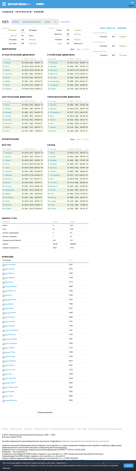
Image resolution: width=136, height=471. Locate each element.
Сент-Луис (8, 120)
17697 (71, 264)
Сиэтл (52, 123)
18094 (71, 286)
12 (3, 194)
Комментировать (45, 412)
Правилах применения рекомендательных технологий (85, 441)
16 (3, 208)
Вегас (52, 116)
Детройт (7, 77)
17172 (71, 348)
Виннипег (8, 109)
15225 (71, 299)
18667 (71, 387)
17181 (71, 321)
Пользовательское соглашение (63, 429)
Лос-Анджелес (55, 112)
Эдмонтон (53, 109)
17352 (71, 291)
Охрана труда (81, 429)
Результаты (24, 12)
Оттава (7, 85)
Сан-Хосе (53, 131)
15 (3, 205)
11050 (71, 273)
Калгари (53, 120)
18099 (71, 396)
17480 (71, 352)
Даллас (7, 105)
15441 (71, 365)
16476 (71, 269)
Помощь (5, 429)
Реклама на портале (41, 429)
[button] (6, 22)
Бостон (7, 66)
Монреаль (8, 89)
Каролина (53, 66)
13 (3, 197)
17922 (71, 391)
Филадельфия (54, 81)
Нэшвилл (8, 116)
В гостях (86, 49)
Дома (79, 49)
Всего (73, 49)
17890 (71, 313)
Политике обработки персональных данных (84, 463)
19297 (71, 339)
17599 (71, 343)
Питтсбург (53, 77)
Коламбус (53, 89)
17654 (71, 326)
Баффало (8, 81)
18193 (71, 378)
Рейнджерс (54, 63)
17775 (71, 282)
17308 (71, 374)
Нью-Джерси (54, 85)
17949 (71, 295)
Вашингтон (53, 74)
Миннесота (8, 123)
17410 (71, 370)
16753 (71, 278)
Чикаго (7, 131)
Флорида (8, 63)
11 (3, 190)
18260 (71, 383)
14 (3, 201)
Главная (7, 12)
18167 (71, 308)
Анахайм (53, 127)
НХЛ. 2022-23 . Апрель (113, 28)
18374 (71, 361)
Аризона (7, 127)
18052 (71, 317)
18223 (71, 400)
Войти (131, 6)
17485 (71, 304)
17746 (71, 334)
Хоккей (39, 12)
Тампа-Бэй (8, 74)
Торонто (7, 70)
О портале (28, 429)
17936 (71, 356)
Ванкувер (53, 105)
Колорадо (8, 112)
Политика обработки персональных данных (105, 429)
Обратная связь (16, 429)
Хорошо (128, 465)
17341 (71, 330)
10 (3, 186)
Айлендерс (53, 70)
